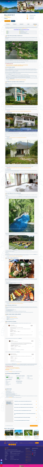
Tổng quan (8, 24)
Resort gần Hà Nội (10, 12)
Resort (23, 1)
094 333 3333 (10, 371)
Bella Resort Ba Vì (24, 28)
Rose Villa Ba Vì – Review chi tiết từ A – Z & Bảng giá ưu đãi (13, 368)
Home (5, 12)
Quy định (21, 24)
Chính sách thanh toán (28, 451)
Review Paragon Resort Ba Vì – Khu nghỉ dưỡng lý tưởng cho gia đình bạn (17, 137)
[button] (38, 434)
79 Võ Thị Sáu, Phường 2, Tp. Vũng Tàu (15, 453)
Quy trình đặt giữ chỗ (28, 457)
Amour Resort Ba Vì (7, 436)
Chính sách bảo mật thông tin (28, 456)
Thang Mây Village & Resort (37, 436)
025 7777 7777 (15, 317)
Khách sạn (17, 1)
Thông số (14, 24)
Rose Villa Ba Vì (17, 436)
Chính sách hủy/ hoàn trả (29, 454)
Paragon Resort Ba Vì (27, 436)
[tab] (8, 24)
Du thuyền (26, 1)
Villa (20, 1)
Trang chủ (13, 1)
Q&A (28, 24)
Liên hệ (26, 462)
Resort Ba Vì (14, 12)
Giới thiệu (29, 1)
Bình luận (35, 24)
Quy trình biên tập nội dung (28, 459)
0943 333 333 (11, 317)
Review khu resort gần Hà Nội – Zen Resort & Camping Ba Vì (16, 303)
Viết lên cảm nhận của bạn (33, 425)
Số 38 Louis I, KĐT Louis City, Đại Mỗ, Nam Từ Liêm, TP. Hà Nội (17, 452)
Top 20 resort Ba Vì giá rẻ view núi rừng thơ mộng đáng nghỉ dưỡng (20, 111)
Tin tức (33, 1)
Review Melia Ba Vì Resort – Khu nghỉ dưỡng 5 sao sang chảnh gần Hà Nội (14, 65)
